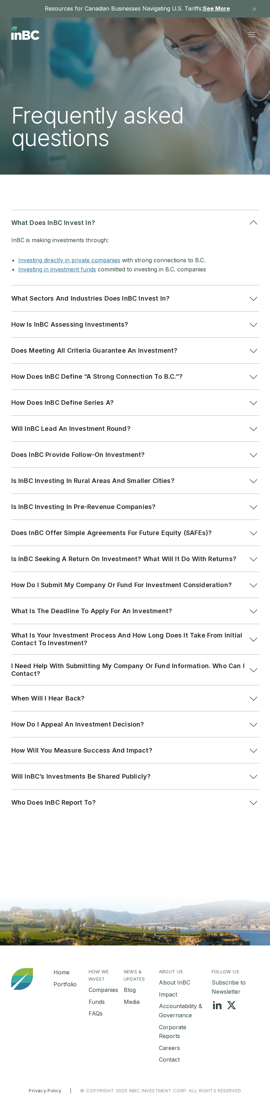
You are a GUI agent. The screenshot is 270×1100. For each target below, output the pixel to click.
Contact (169, 1059)
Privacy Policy (45, 1090)
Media (132, 1001)
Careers (169, 1047)
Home (61, 972)
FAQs (96, 1013)
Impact (168, 994)
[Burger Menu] (251, 34)
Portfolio (65, 984)
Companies (103, 989)
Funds (97, 1001)
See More (216, 8)
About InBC (174, 982)
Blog (130, 989)
